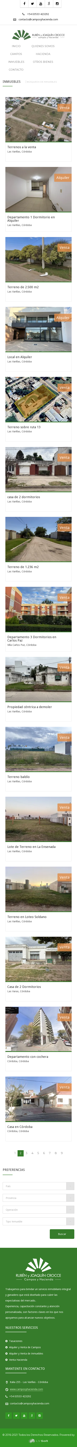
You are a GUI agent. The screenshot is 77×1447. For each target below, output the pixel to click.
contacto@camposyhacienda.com (38, 19)
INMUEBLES (16, 61)
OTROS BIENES (43, 61)
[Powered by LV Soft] (38, 1440)
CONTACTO (16, 69)
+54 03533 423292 (38, 14)
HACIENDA (43, 54)
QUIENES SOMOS (43, 46)
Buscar (62, 1234)
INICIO (16, 46)
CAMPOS (16, 54)
